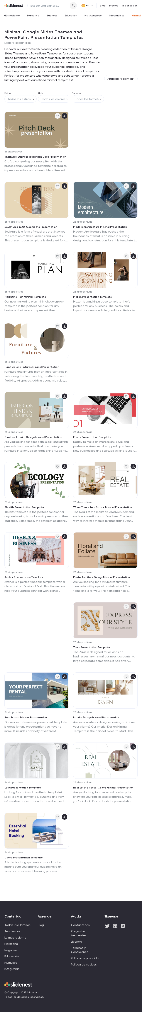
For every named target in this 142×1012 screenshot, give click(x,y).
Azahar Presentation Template (23, 577)
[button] (8, 130)
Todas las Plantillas (17, 925)
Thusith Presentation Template (24, 507)
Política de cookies (84, 964)
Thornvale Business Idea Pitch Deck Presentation (35, 156)
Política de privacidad (85, 958)
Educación (11, 956)
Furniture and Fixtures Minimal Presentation (31, 367)
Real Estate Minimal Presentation (25, 717)
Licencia (76, 941)
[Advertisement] (105, 142)
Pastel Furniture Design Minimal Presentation (101, 577)
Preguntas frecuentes (78, 933)
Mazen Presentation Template (92, 296)
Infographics (116, 15)
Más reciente (12, 15)
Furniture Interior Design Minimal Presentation (33, 437)
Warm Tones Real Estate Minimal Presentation (102, 507)
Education (71, 15)
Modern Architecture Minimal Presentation (100, 226)
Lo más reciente (15, 937)
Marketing (33, 15)
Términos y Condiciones (79, 950)
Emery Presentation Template (92, 437)
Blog (103, 5)
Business (52, 15)
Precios (113, 5)
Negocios (10, 950)
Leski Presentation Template (22, 787)
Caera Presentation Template (23, 857)
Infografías (11, 969)
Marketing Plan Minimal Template (25, 296)
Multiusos (10, 962)
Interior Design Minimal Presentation (96, 717)
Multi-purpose (93, 15)
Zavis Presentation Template (91, 647)
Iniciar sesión (130, 5)
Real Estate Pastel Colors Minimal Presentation (103, 787)
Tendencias (12, 931)
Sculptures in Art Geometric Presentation (30, 226)
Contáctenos (80, 925)
